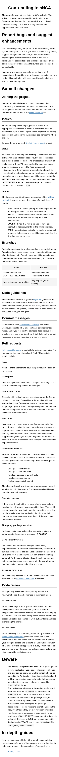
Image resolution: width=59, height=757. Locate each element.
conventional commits (29, 325)
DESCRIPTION (36, 112)
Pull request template (11, 350)
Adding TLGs (14, 751)
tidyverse (37, 299)
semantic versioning (25, 579)
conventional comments (12, 636)
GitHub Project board (35, 143)
